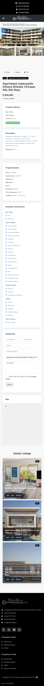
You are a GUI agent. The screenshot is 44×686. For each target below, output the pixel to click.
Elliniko (12, 99)
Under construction (19, 23)
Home (3, 23)
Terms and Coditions (8, 683)
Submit (9, 384)
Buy (5, 78)
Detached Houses (9, 662)
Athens (6, 99)
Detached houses (9, 645)
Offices (6, 648)
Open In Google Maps (12, 123)
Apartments (10, 23)
